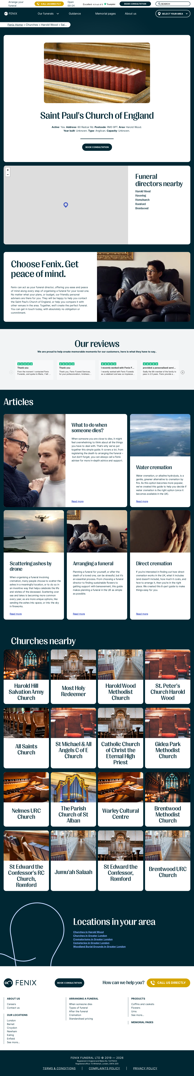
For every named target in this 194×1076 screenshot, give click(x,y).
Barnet (10, 1024)
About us (13, 998)
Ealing (10, 1034)
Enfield (11, 1038)
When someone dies (80, 1004)
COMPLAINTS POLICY (104, 1068)
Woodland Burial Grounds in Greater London (99, 946)
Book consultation (135, 4)
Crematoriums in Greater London (93, 939)
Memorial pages (142, 1022)
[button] (66, 205)
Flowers (135, 1007)
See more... (13, 1042)
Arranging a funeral (83, 998)
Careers (11, 1004)
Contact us (13, 1007)
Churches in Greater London (90, 935)
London (11, 1020)
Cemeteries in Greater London (91, 942)
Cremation (75, 1014)
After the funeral (78, 1011)
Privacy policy (145, 1068)
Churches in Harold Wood (88, 932)
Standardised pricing (81, 1018)
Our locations (17, 1015)
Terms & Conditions (59, 1068)
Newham (12, 1031)
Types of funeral (78, 1007)
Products (138, 998)
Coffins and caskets (142, 1004)
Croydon (12, 1027)
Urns (134, 1011)
